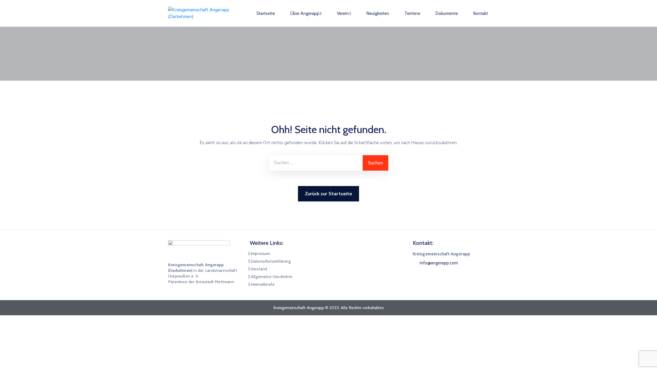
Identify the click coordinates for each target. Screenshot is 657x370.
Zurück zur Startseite (328, 194)
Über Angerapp (304, 13)
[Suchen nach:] (316, 163)
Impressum (260, 253)
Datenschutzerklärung (271, 261)
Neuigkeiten (377, 13)
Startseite (265, 13)
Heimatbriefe (263, 284)
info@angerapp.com (439, 262)
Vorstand (259, 268)
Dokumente (447, 13)
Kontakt (480, 13)
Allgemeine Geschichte (271, 276)
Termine (412, 13)
